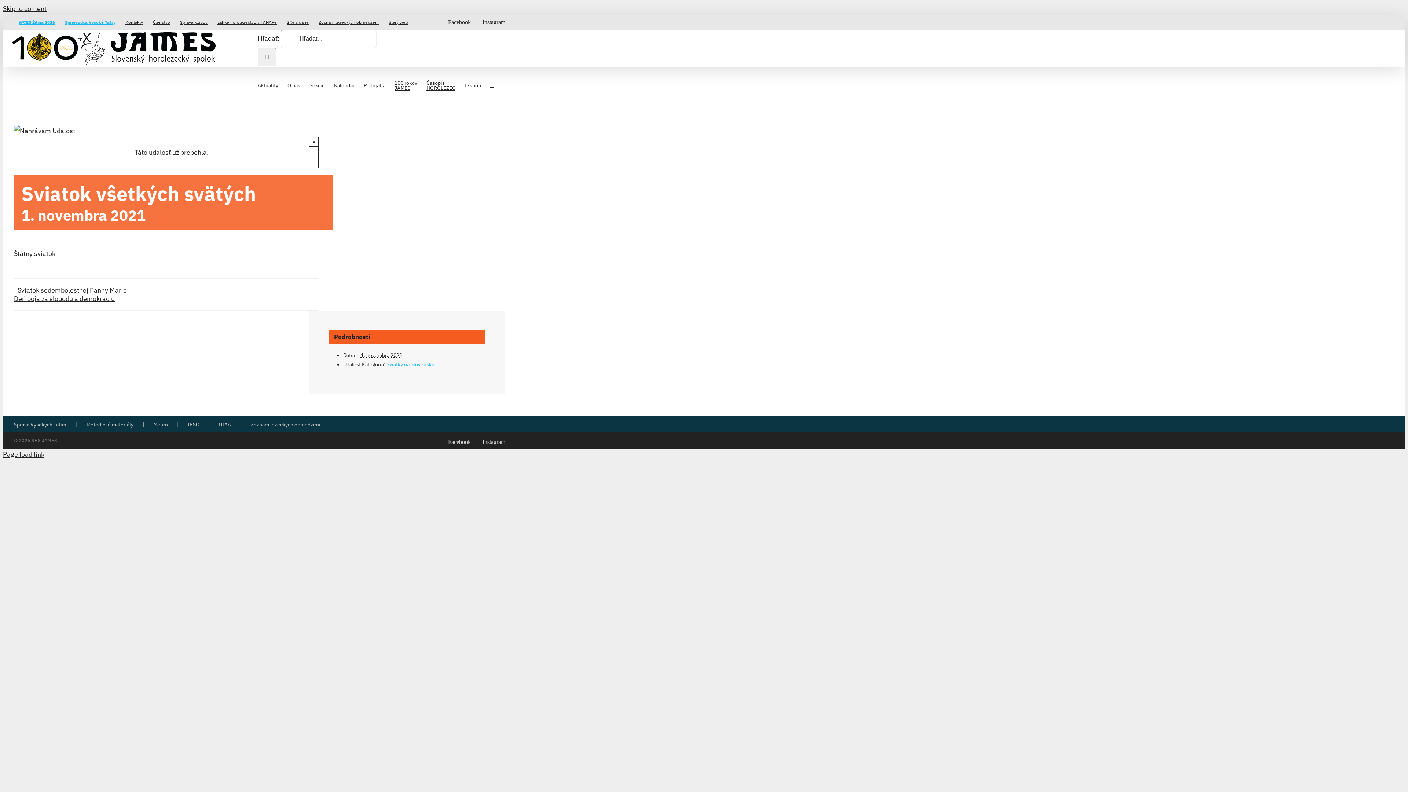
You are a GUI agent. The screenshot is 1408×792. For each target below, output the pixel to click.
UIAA (225, 424)
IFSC (193, 424)
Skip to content (25, 8)
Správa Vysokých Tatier (40, 424)
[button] (492, 84)
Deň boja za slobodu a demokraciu (64, 298)
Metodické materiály (110, 424)
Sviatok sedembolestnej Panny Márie (72, 290)
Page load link (23, 454)
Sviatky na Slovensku (410, 364)
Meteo (160, 424)
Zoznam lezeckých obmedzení (285, 424)
